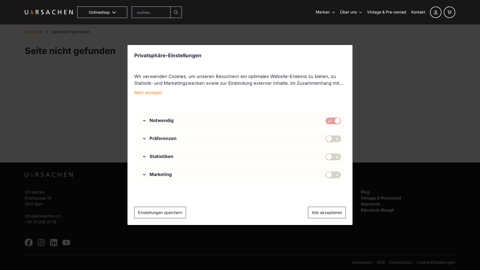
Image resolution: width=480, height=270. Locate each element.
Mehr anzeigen (148, 92)
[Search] (176, 12)
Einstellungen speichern (160, 212)
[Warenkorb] (449, 12)
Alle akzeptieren (327, 212)
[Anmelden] (436, 12)
